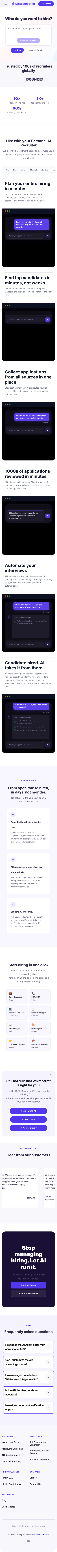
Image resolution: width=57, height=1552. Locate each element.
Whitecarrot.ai (42, 1531)
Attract (23, 170)
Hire (53, 170)
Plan (7, 170)
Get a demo (46, 4)
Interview (44, 170)
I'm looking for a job (35, 50)
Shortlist (33, 170)
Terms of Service (20, 1522)
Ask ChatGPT (28, 1107)
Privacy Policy (38, 1522)
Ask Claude (28, 1116)
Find (15, 170)
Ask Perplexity (28, 1124)
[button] (5, 3)
